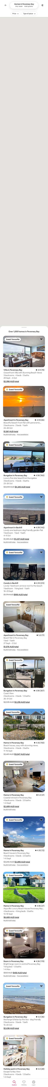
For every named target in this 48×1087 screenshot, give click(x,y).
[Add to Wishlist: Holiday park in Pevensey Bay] (41, 1038)
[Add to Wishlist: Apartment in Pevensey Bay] (41, 389)
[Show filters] (42, 5)
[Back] (5, 5)
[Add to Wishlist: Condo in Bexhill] (41, 552)
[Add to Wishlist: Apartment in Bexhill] (41, 497)
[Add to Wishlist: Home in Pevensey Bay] (41, 712)
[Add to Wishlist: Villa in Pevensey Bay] (41, 339)
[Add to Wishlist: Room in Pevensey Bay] (41, 931)
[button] (11, 381)
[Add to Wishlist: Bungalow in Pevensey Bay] (41, 445)
